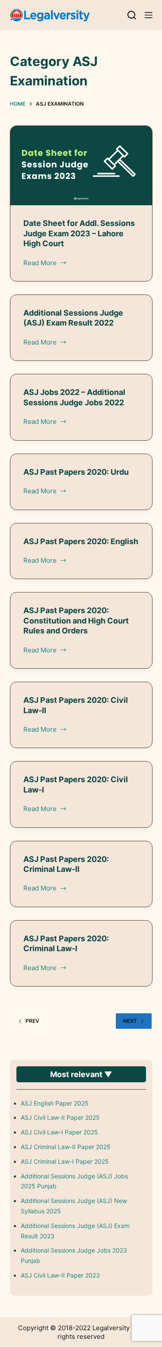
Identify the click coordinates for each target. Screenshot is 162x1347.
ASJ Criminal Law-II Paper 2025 (66, 1146)
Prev (32, 1021)
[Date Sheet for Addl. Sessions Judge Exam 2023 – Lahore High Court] (81, 166)
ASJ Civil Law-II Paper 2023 (60, 1275)
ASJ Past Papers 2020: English (80, 541)
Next (130, 1021)
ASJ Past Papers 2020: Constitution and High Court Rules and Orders (76, 620)
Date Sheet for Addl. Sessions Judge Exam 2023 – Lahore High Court (79, 233)
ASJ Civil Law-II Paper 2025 (60, 1117)
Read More (40, 264)
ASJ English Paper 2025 (55, 1103)
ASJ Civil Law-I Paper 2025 (59, 1132)
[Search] (131, 15)
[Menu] (148, 15)
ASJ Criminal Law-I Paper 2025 (65, 1161)
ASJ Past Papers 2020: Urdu (76, 471)
